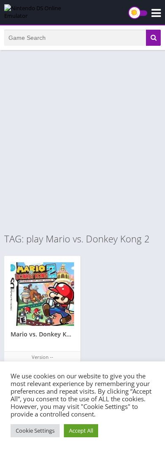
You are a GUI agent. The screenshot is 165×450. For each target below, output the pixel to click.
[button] (153, 38)
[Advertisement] (82, 141)
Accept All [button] (81, 430)
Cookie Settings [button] (35, 430)
